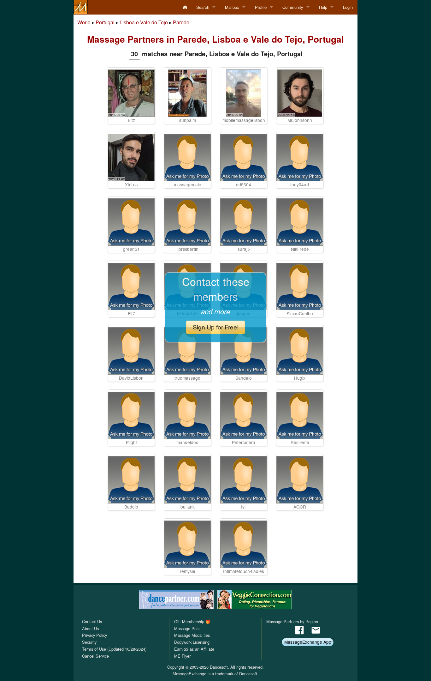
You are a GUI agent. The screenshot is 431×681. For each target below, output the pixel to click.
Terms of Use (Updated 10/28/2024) (114, 649)
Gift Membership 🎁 (192, 621)
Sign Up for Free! (216, 326)
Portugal (105, 22)
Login (348, 7)
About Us (90, 628)
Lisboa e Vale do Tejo (144, 22)
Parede (181, 22)
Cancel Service (95, 656)
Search (202, 7)
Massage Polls (187, 628)
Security (89, 642)
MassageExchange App (307, 642)
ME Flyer (182, 656)
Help (323, 7)
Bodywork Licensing (192, 642)
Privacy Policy (94, 635)
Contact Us (92, 621)
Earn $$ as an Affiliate (194, 649)
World (84, 22)
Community (292, 7)
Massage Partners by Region (292, 621)
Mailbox (232, 7)
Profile (261, 7)
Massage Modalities (192, 635)
